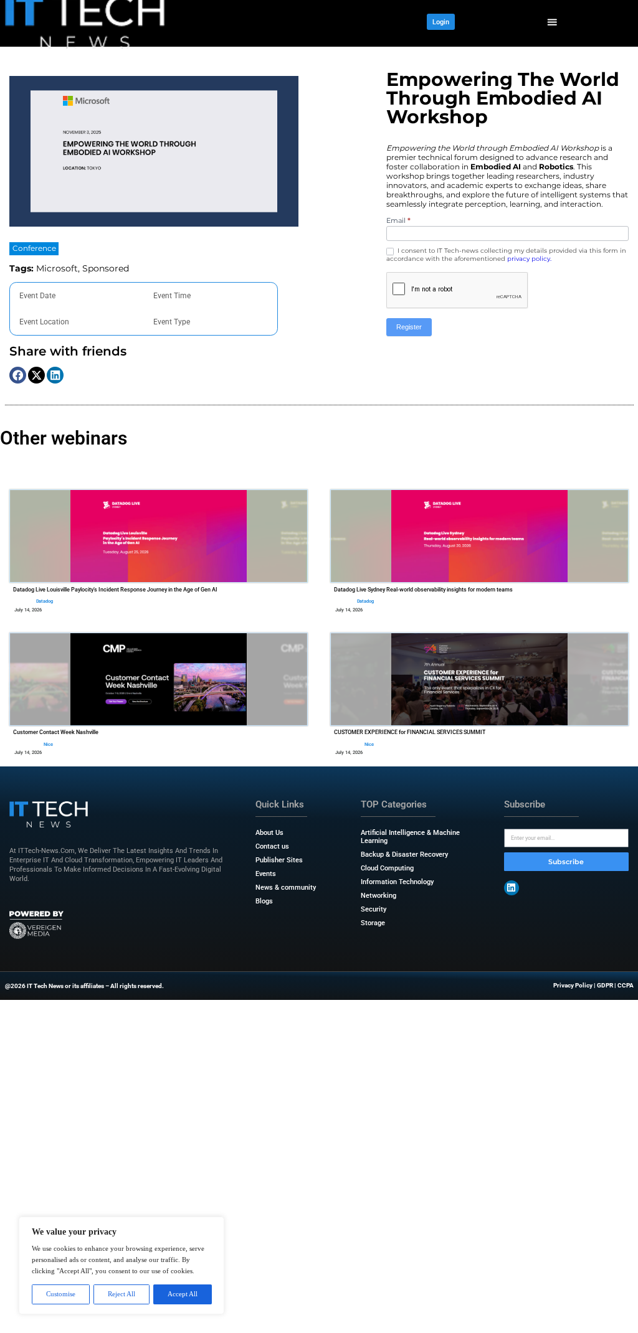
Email (398, 220)
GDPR (605, 985)
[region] (121, 1265)
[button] (552, 22)
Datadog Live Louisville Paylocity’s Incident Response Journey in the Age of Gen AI (115, 589)
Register (409, 327)
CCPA (625, 985)
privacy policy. (529, 258)
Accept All (183, 1294)
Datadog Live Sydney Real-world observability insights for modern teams (423, 589)
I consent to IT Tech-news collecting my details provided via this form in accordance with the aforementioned (506, 254)
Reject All (121, 1294)
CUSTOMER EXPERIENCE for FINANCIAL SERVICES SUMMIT (409, 732)
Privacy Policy (573, 985)
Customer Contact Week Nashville (55, 732)
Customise (60, 1294)
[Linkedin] (511, 887)
